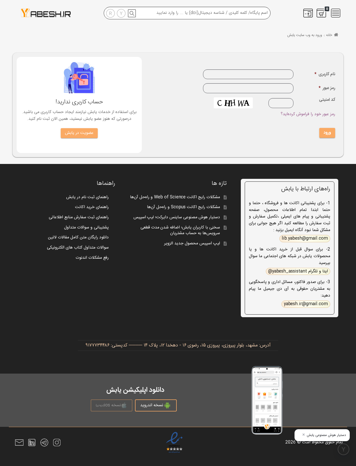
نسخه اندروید (151, 405)
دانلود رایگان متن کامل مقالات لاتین (78, 237)
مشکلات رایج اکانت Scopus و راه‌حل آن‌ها (183, 207)
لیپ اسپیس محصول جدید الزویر (192, 243)
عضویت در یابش (79, 133)
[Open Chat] (343, 449)
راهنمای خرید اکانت (92, 207)
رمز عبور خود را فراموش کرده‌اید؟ (308, 114)
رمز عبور (327, 88)
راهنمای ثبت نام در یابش (87, 197)
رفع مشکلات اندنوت (92, 257)
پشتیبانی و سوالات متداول (86, 227)
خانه (329, 35)
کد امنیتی (327, 100)
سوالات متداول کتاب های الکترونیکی (78, 247)
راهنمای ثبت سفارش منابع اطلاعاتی (79, 217)
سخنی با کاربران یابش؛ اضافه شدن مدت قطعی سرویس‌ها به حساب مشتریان (180, 230)
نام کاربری (325, 74)
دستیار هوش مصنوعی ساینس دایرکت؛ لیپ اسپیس (176, 217)
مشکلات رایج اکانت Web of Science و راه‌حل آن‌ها (175, 197)
